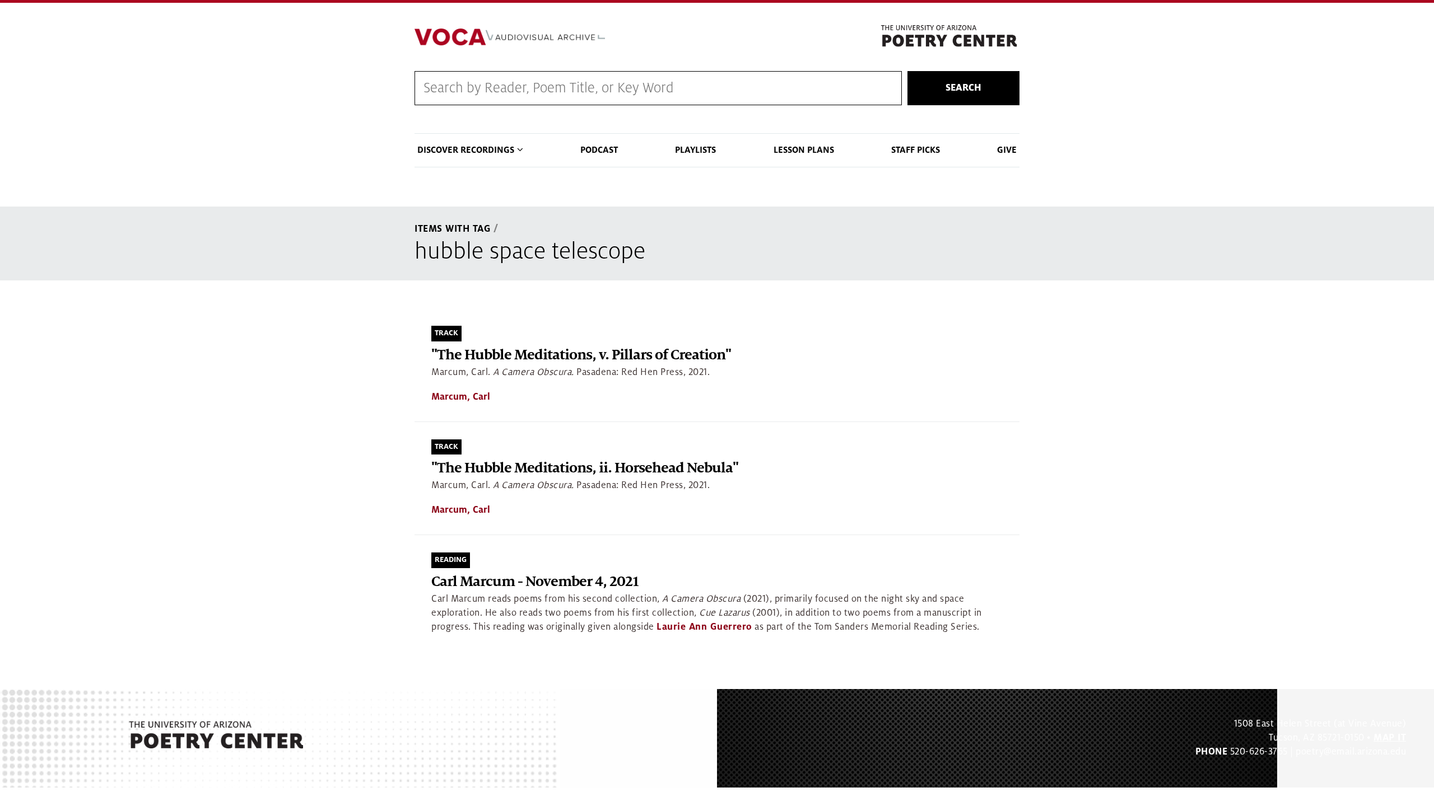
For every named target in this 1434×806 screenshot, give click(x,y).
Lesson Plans (804, 150)
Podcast (599, 150)
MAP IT (1390, 738)
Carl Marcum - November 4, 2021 (535, 581)
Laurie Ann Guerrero (704, 627)
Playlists (695, 150)
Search (963, 88)
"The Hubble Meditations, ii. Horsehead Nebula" (584, 468)
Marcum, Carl (460, 397)
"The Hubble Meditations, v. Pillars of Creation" (581, 355)
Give (1007, 150)
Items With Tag (453, 229)
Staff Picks (915, 150)
